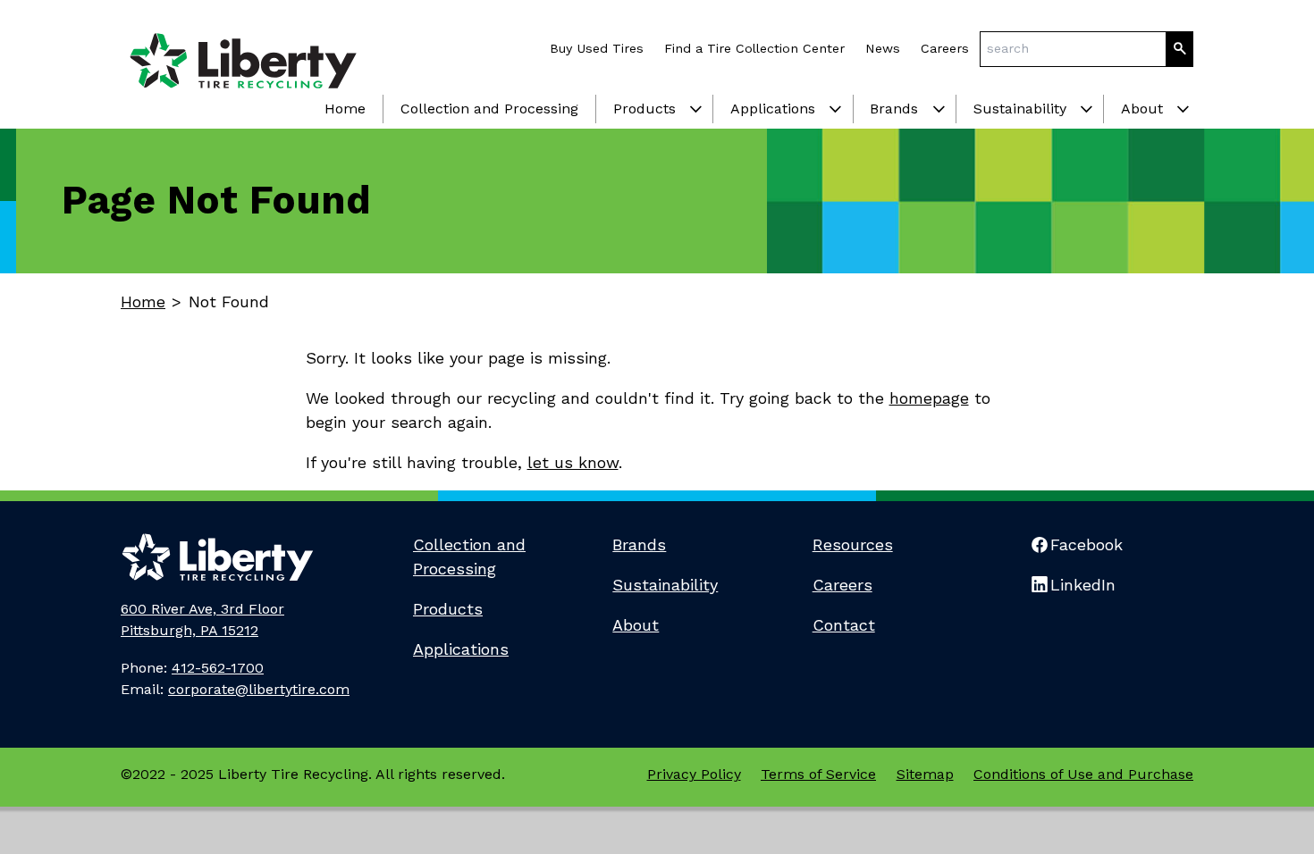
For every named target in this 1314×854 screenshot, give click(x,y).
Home (345, 108)
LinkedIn (1083, 584)
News (882, 48)
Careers (945, 48)
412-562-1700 (218, 667)
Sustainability (1019, 108)
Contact (844, 624)
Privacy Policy (694, 774)
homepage (929, 398)
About (1142, 108)
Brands (894, 108)
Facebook (1086, 544)
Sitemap (925, 774)
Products (644, 108)
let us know (573, 462)
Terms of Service (818, 774)
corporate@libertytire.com (259, 689)
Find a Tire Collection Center (754, 48)
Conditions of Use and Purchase (1083, 774)
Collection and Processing (489, 108)
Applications (772, 108)
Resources (853, 544)
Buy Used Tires (597, 48)
